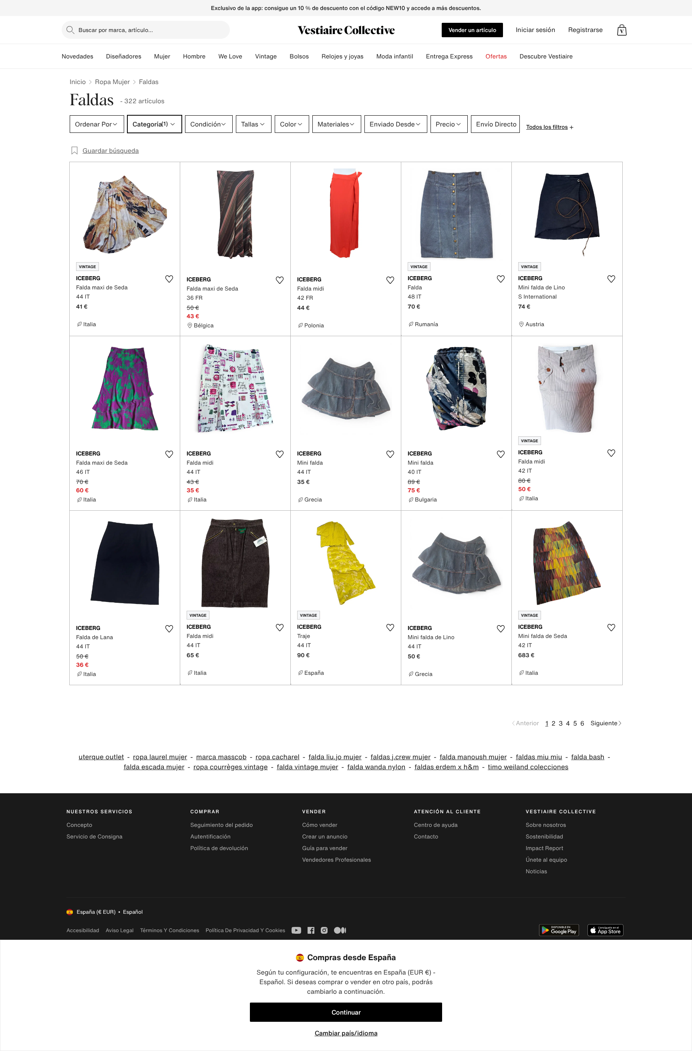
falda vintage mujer (307, 767)
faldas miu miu (539, 757)
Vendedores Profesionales (336, 860)
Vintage (266, 56)
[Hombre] (212, 56)
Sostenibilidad (544, 836)
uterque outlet (101, 757)
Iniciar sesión (535, 30)
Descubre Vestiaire (546, 56)
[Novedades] (100, 56)
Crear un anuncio (324, 836)
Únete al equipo (546, 860)
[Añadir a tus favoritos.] (169, 279)
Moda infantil (394, 56)
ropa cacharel (277, 757)
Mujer (162, 56)
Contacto (426, 836)
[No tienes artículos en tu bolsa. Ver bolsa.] (622, 30)
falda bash (587, 757)
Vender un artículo (472, 30)
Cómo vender (319, 825)
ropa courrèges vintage (230, 767)
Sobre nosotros (546, 825)
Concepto (79, 825)
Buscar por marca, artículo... (115, 30)
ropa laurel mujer (160, 757)
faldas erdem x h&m (446, 767)
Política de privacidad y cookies (245, 930)
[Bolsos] (315, 56)
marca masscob (221, 757)
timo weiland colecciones (528, 767)
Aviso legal (120, 930)
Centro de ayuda (436, 825)
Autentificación (210, 836)
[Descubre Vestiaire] (579, 56)
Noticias (536, 871)
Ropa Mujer (112, 81)
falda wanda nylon (376, 767)
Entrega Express (449, 56)
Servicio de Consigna (94, 836)
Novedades (77, 56)
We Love (230, 56)
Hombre (194, 56)
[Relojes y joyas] (370, 56)
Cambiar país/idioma (346, 1033)
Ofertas (496, 56)
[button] (622, 30)
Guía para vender (324, 848)
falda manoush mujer (473, 757)
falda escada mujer (154, 767)
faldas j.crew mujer (400, 757)
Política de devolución (219, 848)
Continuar (346, 1012)
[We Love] (248, 56)
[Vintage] (283, 56)
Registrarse (585, 30)
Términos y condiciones (169, 930)
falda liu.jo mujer (335, 757)
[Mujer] (176, 56)
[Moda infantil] (419, 56)
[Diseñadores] (148, 56)
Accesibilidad (82, 930)
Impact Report (544, 848)
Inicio (78, 81)
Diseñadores (123, 56)
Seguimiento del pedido (221, 825)
